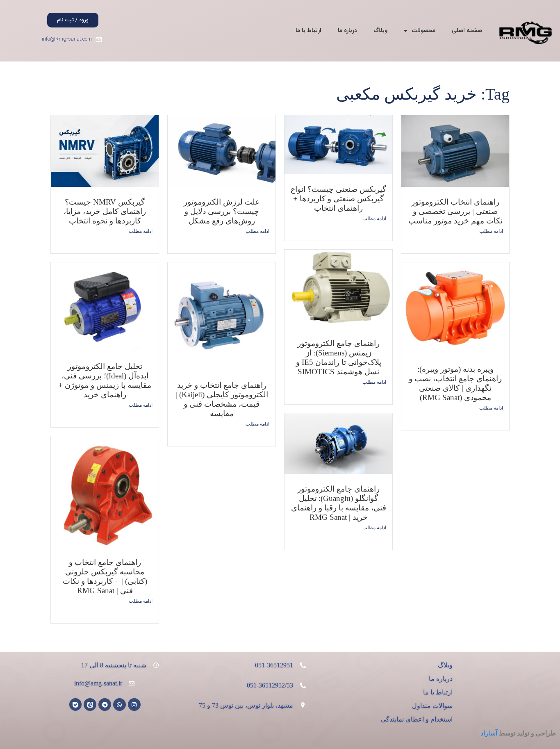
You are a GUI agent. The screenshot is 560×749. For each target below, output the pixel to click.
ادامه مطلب (141, 231)
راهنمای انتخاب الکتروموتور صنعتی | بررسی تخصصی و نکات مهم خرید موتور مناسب (455, 211)
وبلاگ (380, 30)
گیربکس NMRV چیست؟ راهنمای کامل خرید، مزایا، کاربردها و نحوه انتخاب (105, 211)
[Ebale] (75, 704)
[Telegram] (104, 704)
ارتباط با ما (308, 30)
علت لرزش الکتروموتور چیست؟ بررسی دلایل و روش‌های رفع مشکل (222, 211)
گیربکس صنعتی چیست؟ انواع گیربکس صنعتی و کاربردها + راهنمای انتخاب (338, 198)
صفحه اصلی (467, 30)
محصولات (423, 30)
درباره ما (347, 30)
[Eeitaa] (90, 704)
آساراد (488, 733)
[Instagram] (134, 704)
